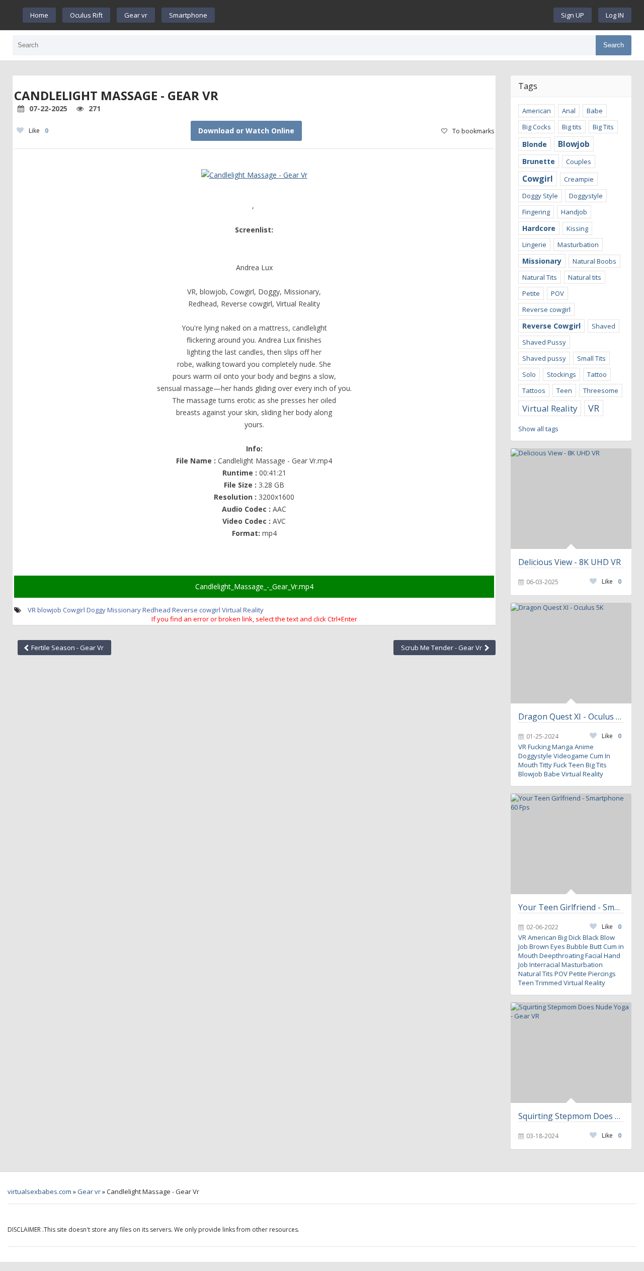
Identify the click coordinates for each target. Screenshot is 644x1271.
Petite (531, 293)
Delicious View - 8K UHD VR (569, 562)
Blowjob (574, 143)
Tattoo (597, 374)
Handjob (574, 211)
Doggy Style (540, 195)
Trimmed (548, 982)
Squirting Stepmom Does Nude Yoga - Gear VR (571, 1116)
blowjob (49, 609)
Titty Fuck (553, 764)
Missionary (124, 609)
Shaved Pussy (544, 342)
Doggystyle (586, 195)
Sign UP (572, 15)
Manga (562, 746)
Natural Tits (539, 277)
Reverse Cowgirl (551, 326)
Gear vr (135, 15)
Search (613, 45)
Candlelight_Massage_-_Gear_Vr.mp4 (254, 586)
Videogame (570, 755)
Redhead (156, 609)
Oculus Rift (86, 15)
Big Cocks (536, 126)
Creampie (579, 179)
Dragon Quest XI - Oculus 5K (571, 716)
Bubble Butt (584, 946)
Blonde (534, 144)
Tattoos (533, 390)
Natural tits (584, 277)
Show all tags (538, 428)
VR (593, 408)
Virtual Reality (243, 609)
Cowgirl (74, 609)
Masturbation (578, 244)
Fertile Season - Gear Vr (67, 647)
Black (591, 937)
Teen (564, 390)
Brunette (538, 161)
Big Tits (603, 126)
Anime (584, 746)
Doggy (96, 609)
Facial (593, 955)
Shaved (603, 326)
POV (557, 293)
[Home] (384, 15)
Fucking (539, 746)
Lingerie (534, 244)
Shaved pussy (544, 358)
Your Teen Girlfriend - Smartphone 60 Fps (571, 907)
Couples (578, 161)
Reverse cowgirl (196, 609)
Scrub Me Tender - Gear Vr (442, 647)
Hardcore (538, 228)
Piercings (602, 973)
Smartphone (188, 15)
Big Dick (569, 937)
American (536, 110)
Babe (595, 110)
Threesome (600, 390)
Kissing (577, 228)
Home (39, 15)
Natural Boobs (594, 261)
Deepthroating (561, 955)
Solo (529, 374)
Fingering (536, 211)
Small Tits (591, 358)
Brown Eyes (547, 946)
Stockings (561, 374)
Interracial (544, 964)
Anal (569, 110)
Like (38, 130)
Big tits (572, 126)
